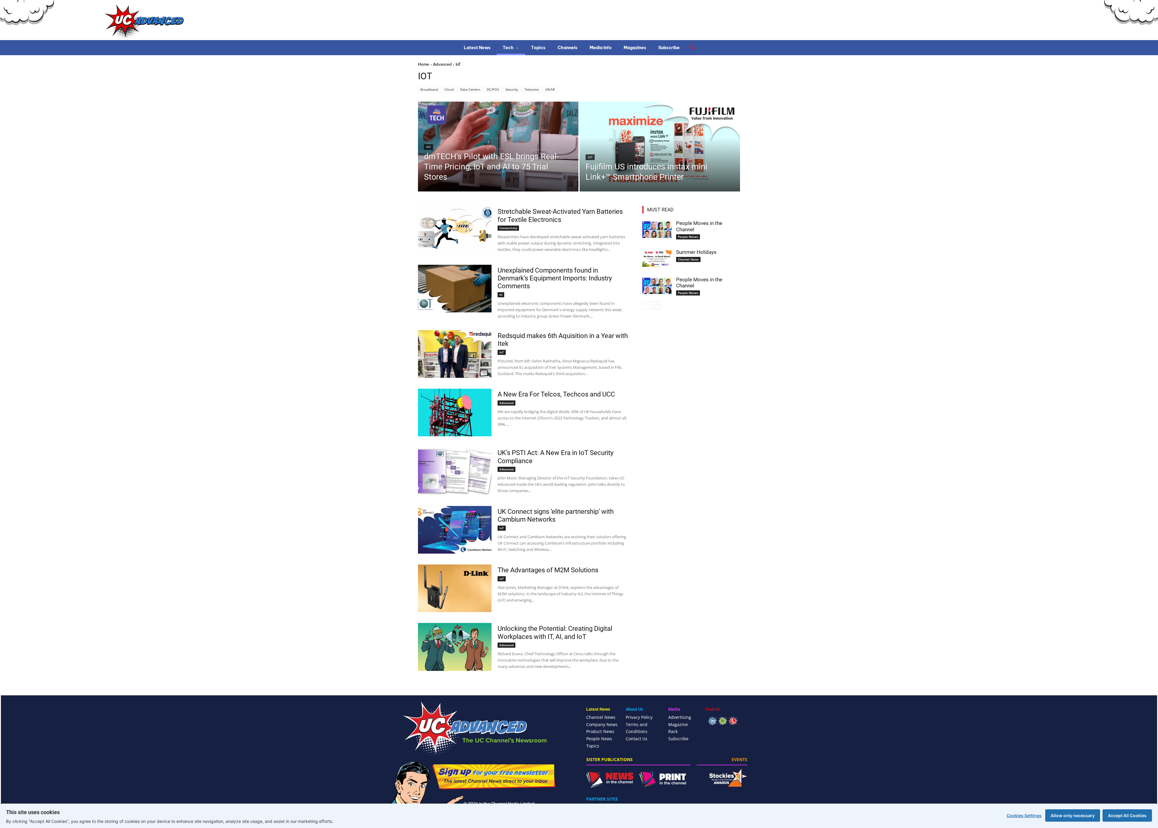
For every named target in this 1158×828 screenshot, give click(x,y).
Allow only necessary (1073, 815)
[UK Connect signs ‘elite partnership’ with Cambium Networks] (455, 530)
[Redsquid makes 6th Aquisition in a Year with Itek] (455, 354)
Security (511, 89)
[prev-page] (646, 305)
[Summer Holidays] (657, 258)
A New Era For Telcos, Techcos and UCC (556, 394)
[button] (693, 47)
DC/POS (493, 89)
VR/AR (550, 89)
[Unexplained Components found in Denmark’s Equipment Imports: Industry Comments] (455, 288)
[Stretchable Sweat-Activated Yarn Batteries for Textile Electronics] (455, 230)
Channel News (688, 259)
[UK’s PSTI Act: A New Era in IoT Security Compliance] (455, 471)
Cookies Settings (1024, 815)
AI (500, 294)
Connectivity (508, 228)
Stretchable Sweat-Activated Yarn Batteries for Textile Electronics (560, 215)
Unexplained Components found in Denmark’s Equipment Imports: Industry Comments (555, 278)
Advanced (442, 64)
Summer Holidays (696, 252)
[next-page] (656, 305)
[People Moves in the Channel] (657, 229)
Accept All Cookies (1127, 815)
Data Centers (470, 89)
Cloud (449, 89)
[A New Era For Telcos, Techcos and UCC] (455, 412)
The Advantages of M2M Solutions (548, 570)
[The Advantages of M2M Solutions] (455, 588)
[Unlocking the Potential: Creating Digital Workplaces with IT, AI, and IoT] (455, 647)
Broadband (429, 89)
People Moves (688, 237)
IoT (428, 147)
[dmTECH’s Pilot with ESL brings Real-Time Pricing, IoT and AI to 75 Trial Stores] (498, 146)
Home (423, 64)
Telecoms (531, 89)
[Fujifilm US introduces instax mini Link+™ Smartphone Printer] (660, 146)
